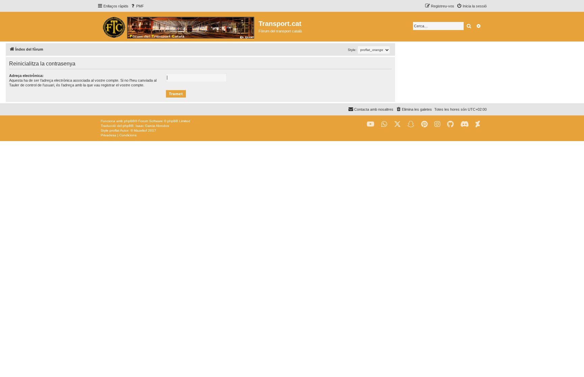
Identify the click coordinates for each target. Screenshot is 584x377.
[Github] (450, 124)
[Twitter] (397, 124)
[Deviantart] (478, 124)
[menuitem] (137, 6)
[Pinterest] (424, 124)
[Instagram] (437, 124)
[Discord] (464, 124)
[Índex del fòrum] (178, 27)
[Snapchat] (411, 124)
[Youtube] (370, 124)
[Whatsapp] (384, 124)
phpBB (129, 121)
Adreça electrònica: (26, 76)
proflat (114, 130)
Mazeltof (140, 130)
